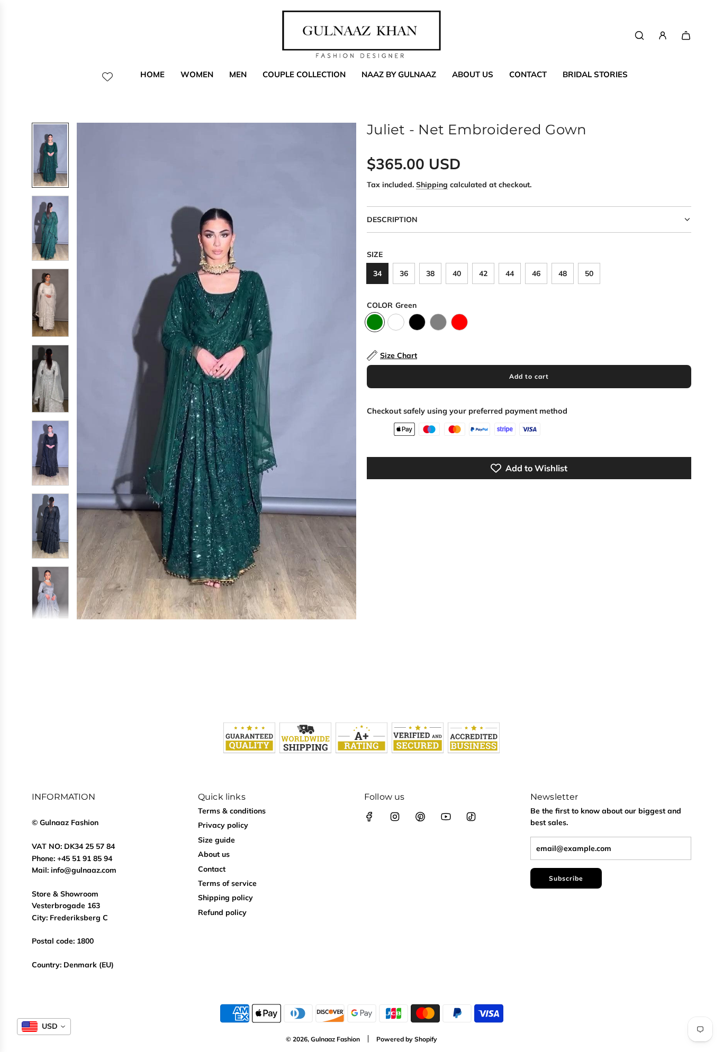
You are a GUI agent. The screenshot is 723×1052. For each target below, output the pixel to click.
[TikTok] (471, 816)
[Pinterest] (420, 816)
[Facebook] (369, 816)
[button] (85, 371)
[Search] (639, 35)
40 (457, 273)
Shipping (432, 184)
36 (404, 273)
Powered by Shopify (406, 1039)
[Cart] (686, 35)
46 (536, 273)
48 (562, 273)
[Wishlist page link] (107, 76)
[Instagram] (394, 816)
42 (483, 273)
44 (509, 273)
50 (589, 273)
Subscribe (566, 878)
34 (377, 273)
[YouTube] (445, 816)
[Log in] (662, 35)
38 (430, 273)
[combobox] (44, 1026)
